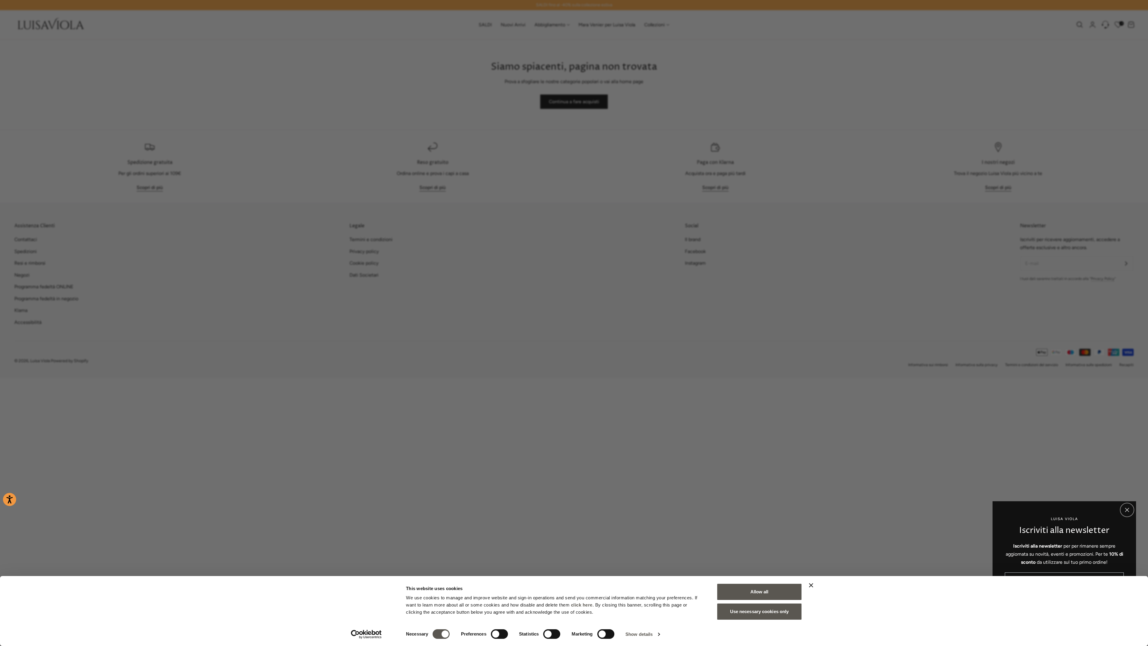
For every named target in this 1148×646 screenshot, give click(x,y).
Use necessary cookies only (759, 611)
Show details (639, 634)
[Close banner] (811, 585)
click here (582, 604)
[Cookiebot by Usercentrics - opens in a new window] (366, 634)
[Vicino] (1127, 510)
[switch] (499, 634)
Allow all (759, 591)
